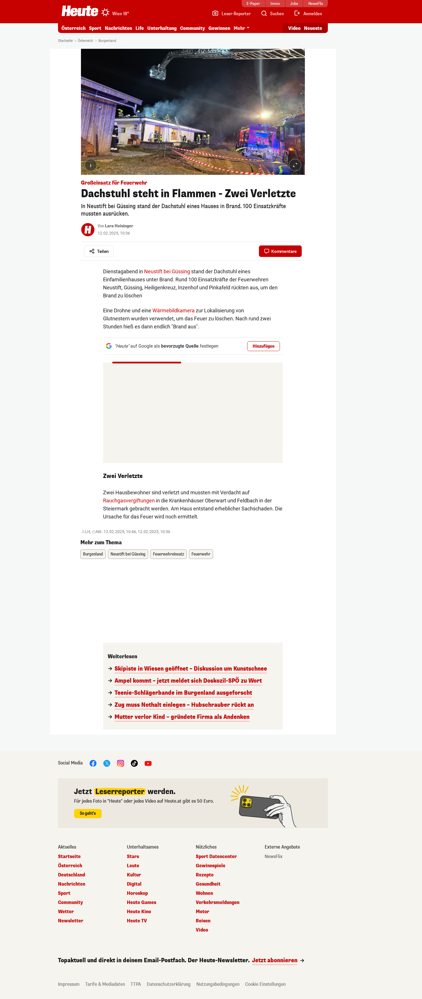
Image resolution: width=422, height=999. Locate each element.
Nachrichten (71, 884)
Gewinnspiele (210, 866)
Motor (202, 912)
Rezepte (205, 875)
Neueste (313, 28)
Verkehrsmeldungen (217, 902)
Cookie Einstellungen (265, 984)
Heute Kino (139, 912)
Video (294, 28)
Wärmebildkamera (173, 310)
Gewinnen (219, 28)
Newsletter (70, 921)
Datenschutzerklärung (169, 984)
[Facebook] (93, 763)
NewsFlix (273, 856)
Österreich (73, 28)
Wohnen (204, 893)
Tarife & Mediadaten (105, 984)
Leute (133, 866)
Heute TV (137, 921)
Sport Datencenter (216, 856)
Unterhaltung (162, 28)
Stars (133, 856)
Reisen (203, 921)
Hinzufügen (263, 346)
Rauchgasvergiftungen (129, 500)
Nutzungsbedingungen (217, 984)
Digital (134, 884)
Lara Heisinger (119, 226)
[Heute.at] (79, 10)
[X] (106, 763)
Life (139, 28)
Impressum (69, 984)
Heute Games (141, 902)
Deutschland (71, 875)
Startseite (65, 41)
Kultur (134, 875)
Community (192, 28)
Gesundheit (208, 884)
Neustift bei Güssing (167, 271)
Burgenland (107, 41)
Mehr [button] (239, 28)
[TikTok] (134, 763)
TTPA (136, 984)
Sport (95, 28)
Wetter (66, 912)
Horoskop (137, 893)
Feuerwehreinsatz (168, 554)
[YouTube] (148, 763)
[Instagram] (120, 763)
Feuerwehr (200, 554)
